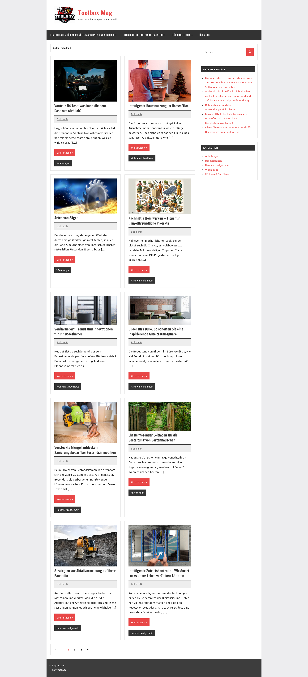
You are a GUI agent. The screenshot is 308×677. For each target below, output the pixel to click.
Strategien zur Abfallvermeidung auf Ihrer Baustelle (85, 573)
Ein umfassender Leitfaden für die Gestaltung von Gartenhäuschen (152, 438)
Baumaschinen (213, 160)
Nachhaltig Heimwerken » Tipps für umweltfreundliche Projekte (154, 221)
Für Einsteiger (181, 35)
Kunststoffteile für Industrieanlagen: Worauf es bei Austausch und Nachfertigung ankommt (226, 118)
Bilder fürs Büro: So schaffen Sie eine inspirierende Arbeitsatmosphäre (155, 332)
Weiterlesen (64, 152)
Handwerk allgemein (142, 280)
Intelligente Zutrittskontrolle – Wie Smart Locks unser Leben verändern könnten (158, 573)
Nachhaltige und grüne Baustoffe (144, 35)
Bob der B (62, 119)
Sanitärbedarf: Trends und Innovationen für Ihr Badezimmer (83, 332)
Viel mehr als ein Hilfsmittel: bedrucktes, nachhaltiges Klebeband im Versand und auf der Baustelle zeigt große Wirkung (228, 96)
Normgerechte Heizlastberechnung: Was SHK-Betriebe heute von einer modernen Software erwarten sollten (228, 82)
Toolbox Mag (95, 12)
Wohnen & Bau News (142, 158)
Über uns (204, 35)
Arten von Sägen (66, 217)
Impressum (58, 665)
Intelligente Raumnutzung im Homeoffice (158, 105)
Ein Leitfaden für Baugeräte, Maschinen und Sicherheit (83, 35)
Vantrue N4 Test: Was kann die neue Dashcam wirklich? (80, 108)
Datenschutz (59, 669)
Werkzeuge (62, 270)
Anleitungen (63, 163)
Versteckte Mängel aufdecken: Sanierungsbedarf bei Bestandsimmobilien (85, 450)
